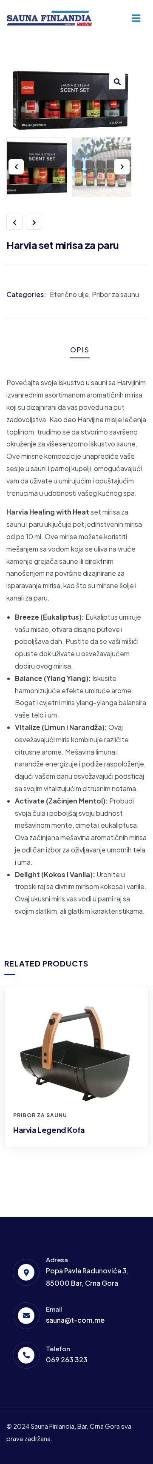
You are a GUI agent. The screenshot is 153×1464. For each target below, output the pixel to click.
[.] (136, 18)
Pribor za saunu (115, 294)
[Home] (49, 18)
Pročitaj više (81, 1091)
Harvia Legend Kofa (49, 1130)
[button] (117, 81)
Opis (80, 349)
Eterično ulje (69, 294)
